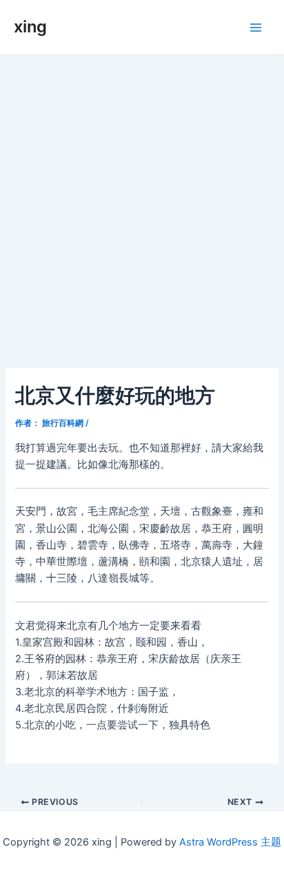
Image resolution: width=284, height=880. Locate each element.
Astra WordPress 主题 (230, 842)
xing (30, 27)
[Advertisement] (142, 204)
